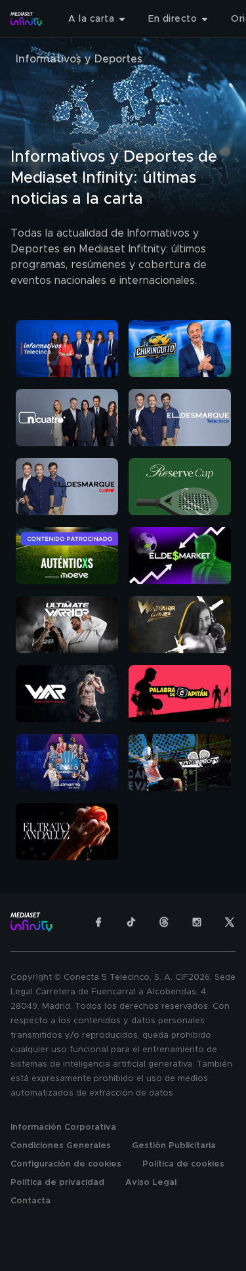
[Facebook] (98, 922)
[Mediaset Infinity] (26, 19)
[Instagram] (197, 922)
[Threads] (164, 922)
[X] (230, 922)
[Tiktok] (131, 922)
